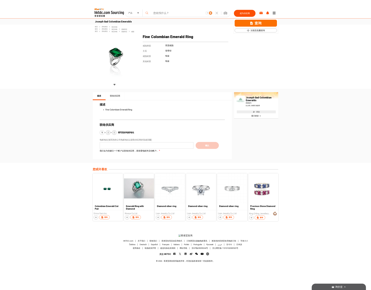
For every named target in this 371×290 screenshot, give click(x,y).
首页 (96, 26)
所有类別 (105, 26)
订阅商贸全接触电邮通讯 (197, 241)
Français (165, 244)
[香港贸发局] (185, 235)
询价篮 (339, 287)
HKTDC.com (128, 241)
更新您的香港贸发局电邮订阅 (224, 241)
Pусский (209, 244)
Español (154, 244)
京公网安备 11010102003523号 (225, 248)
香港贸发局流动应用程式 (171, 241)
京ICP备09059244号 (200, 248)
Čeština (132, 244)
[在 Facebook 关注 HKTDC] (174, 254)
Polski (186, 244)
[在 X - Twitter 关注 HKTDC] (180, 254)
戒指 (132, 31)
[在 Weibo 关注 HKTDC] (191, 254)
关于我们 (141, 241)
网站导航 (183, 248)
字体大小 (244, 241)
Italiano (177, 244)
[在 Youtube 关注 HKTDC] (202, 254)
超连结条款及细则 (167, 248)
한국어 (229, 244)
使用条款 (136, 248)
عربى (220, 244)
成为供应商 (245, 13)
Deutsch (143, 244)
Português (197, 244)
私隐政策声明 (150, 248)
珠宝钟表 (114, 27)
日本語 (239, 244)
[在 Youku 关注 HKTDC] (207, 254)
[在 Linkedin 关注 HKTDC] (185, 254)
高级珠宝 (124, 29)
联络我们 (153, 241)
